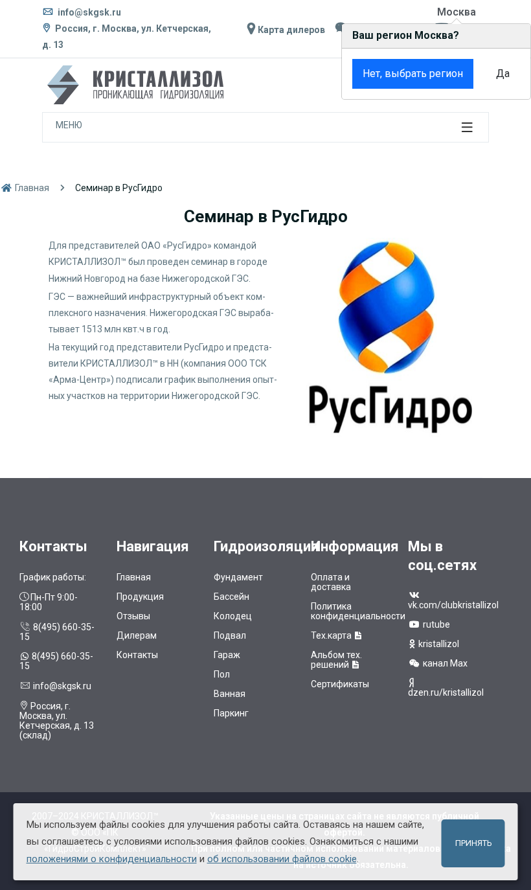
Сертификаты (340, 684)
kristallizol (437, 644)
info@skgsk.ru (88, 12)
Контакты (137, 655)
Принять (473, 843)
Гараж (227, 655)
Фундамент (238, 577)
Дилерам (137, 635)
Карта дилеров (290, 30)
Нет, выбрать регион (413, 73)
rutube (435, 624)
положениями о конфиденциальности (112, 859)
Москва (456, 12)
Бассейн (231, 596)
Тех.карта (332, 635)
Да (503, 73)
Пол (222, 674)
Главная (31, 188)
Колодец (233, 616)
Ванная (229, 694)
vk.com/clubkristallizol (453, 605)
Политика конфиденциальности (358, 611)
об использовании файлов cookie (282, 859)
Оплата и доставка (331, 582)
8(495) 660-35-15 (57, 632)
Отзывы (133, 616)
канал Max (444, 663)
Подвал (230, 635)
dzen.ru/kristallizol (446, 692)
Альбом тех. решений (336, 660)
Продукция (140, 596)
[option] (388, 338)
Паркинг (231, 713)
